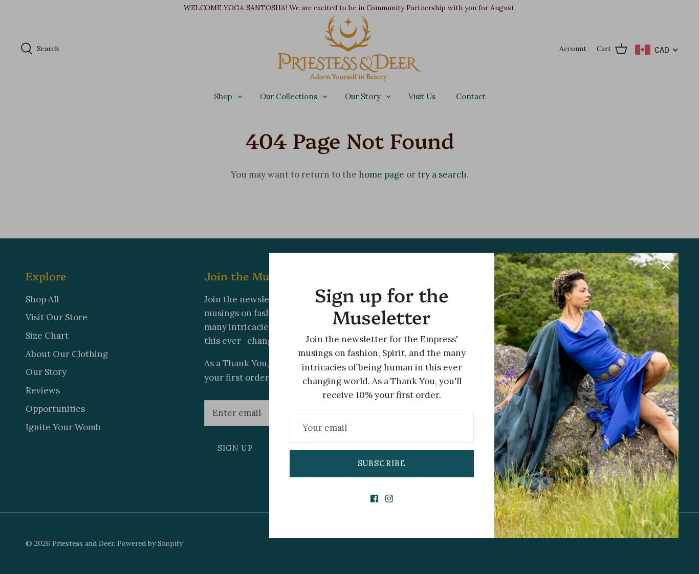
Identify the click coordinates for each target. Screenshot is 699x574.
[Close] (665, 265)
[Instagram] (389, 498)
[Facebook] (374, 498)
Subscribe (382, 463)
